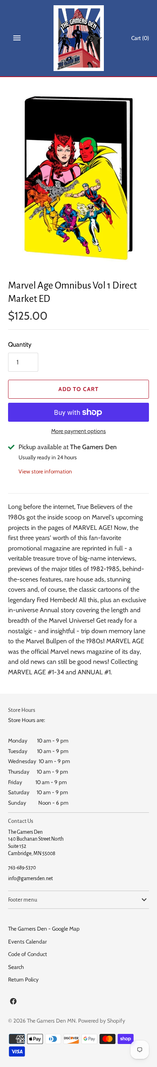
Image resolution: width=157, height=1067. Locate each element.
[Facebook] (13, 1002)
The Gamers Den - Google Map (44, 928)
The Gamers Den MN (51, 1020)
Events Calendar (27, 941)
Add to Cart (78, 389)
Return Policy (23, 979)
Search (16, 967)
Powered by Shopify (101, 1020)
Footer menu (22, 900)
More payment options (78, 431)
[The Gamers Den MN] (79, 38)
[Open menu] (17, 38)
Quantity (19, 344)
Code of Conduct (27, 954)
